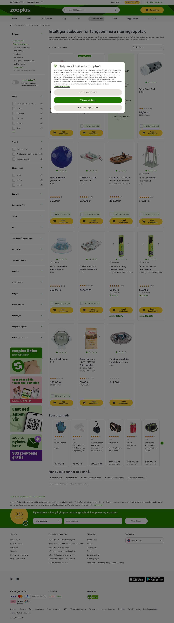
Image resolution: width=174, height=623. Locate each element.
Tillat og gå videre (88, 100)
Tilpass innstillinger (88, 92)
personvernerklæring (62, 86)
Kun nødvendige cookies (88, 108)
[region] (88, 87)
